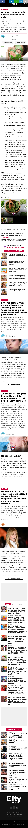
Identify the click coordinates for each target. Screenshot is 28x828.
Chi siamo (7, 812)
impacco (11, 228)
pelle (9, 229)
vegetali (23, 229)
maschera (18, 228)
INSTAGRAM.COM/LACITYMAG (15, 247)
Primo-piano (15, 229)
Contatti (14, 812)
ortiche (4, 229)
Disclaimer (19, 814)
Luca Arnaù (11, 525)
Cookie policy (11, 814)
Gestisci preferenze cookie (14, 816)
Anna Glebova (12, 36)
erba (6, 228)
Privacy (20, 812)
